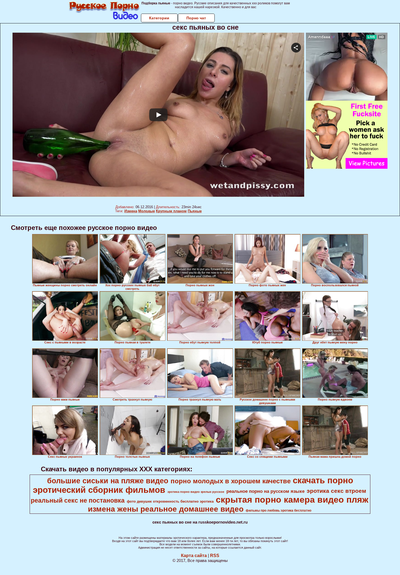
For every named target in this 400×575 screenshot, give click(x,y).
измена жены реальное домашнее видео (166, 509)
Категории (159, 18)
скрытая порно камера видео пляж (292, 500)
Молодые (146, 211)
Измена (130, 211)
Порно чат (196, 18)
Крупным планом (171, 211)
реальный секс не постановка (78, 500)
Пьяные (195, 211)
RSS (214, 555)
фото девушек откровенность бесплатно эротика (170, 501)
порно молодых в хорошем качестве (231, 481)
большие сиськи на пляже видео (107, 481)
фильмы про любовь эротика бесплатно (278, 510)
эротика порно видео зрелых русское (195, 491)
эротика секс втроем (336, 491)
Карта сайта (194, 555)
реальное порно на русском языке (265, 491)
